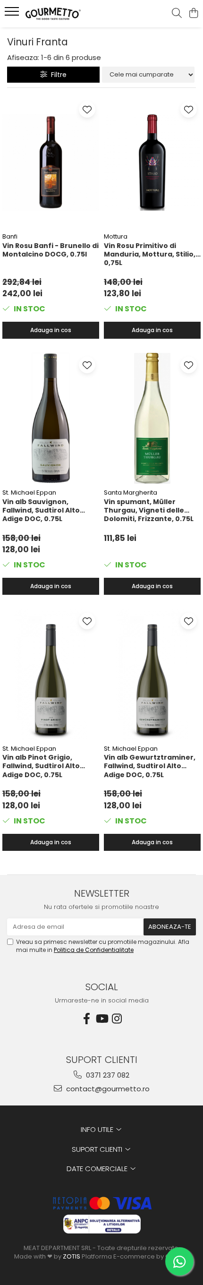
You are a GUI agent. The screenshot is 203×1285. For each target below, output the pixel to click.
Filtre (57, 74)
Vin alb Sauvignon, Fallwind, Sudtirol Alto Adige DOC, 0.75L (41, 510)
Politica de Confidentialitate (94, 950)
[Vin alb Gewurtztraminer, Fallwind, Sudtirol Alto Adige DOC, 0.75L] (152, 674)
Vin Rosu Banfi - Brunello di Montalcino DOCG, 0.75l (50, 250)
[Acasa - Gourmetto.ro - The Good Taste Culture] (61, 13)
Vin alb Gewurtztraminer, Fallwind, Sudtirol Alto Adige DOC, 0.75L (149, 766)
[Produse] (13, 14)
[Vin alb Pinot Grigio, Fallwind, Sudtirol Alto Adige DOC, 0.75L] (50, 674)
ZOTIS (71, 1256)
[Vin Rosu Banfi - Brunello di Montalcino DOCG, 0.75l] (50, 162)
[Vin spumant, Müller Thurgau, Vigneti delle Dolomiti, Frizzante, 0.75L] (152, 418)
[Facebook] (86, 1019)
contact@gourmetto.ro (107, 1089)
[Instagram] (116, 1019)
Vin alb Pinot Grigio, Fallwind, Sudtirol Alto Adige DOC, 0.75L (41, 766)
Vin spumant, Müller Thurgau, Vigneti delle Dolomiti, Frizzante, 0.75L (149, 510)
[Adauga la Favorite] (87, 109)
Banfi (9, 236)
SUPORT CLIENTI (98, 1149)
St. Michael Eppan (29, 492)
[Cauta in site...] (177, 13)
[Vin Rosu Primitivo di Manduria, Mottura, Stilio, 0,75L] (152, 162)
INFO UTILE (98, 1129)
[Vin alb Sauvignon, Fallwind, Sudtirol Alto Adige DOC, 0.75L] (50, 418)
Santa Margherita (130, 492)
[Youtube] (101, 1019)
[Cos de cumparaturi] (193, 13)
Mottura (115, 236)
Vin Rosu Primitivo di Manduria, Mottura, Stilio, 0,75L (149, 254)
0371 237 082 (106, 1075)
